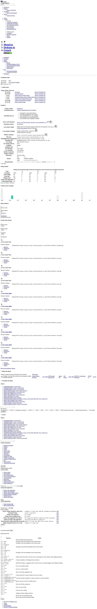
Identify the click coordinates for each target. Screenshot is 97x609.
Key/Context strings (8, 475)
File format (3, 408)
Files (5, 69)
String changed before (9, 505)
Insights (5, 61)
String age (6, 453)
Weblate (5, 1)
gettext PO (5, 410)
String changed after (8, 504)
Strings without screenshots (10, 494)
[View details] (2, 240)
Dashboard (6, 7)
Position (6, 446)
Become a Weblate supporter (10, 607)
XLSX (94, 376)
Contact (5, 604)
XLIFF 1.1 (31, 410)
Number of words (8, 456)
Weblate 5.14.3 (13, 601)
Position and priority (8, 445)
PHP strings (35, 374)
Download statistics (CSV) (13, 64)
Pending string (7, 480)
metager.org (20, 108)
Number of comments (9, 457)
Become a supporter (11, 34)
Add (21, 486)
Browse (13, 82)
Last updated (7, 455)
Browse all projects (11, 10)
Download (19, 140)
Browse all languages (12, 13)
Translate (17, 82)
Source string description (9, 476)
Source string (7, 451)
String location (7, 461)
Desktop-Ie (9, 47)
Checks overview (11, 15)
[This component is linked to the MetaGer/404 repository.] (48, 122)
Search (5, 60)
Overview (6, 58)
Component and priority (9, 463)
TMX (72, 376)
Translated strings (19, 93)
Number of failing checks (10, 459)
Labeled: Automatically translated (23, 100)
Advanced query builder (6, 468)
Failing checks (10, 67)
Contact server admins (12, 22)
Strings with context (8, 497)
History (8, 63)
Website (8, 37)
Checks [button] (5, 14)
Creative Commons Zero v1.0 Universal (26, 110)
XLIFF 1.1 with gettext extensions (18, 410)
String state (6, 479)
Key (5, 460)
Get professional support (12, 25)
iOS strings (65, 376)
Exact (18, 486)
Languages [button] (6, 11)
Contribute (9, 33)
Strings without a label (20, 102)
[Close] (1, 526)
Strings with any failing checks (22, 95)
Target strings (7, 473)
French (7, 50)
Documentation (10, 27)
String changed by (8, 483)
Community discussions (12, 23)
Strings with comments (9, 491)
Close (11, 530)
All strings (17, 92)
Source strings (7, 472)
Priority (5, 448)
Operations (6, 73)
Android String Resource (35, 376)
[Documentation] (1, 87)
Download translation (12, 71)
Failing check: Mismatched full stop (23, 98)
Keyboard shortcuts (11, 29)
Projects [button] (5, 8)
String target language (9, 482)
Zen (44, 92)
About (8, 36)
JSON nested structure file (51, 376)
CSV (43, 376)
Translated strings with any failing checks (25, 97)
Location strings (7, 477)
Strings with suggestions (9, 490)
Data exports (10, 68)
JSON (46, 376)
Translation (6, 57)
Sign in (5, 18)
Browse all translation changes (8, 368)
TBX (70, 376)
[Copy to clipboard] (50, 122)
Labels (5, 449)
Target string (7, 452)
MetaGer (8, 44)
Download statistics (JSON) (13, 65)
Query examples (4, 509)
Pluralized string (7, 495)
